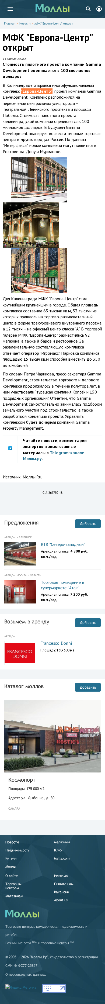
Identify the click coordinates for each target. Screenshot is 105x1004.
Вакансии (61, 892)
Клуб (58, 850)
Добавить (88, 524)
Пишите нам (64, 884)
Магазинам (14, 896)
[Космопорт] (52, 736)
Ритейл (10, 858)
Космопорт (21, 780)
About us (61, 900)
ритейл (10, 935)
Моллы (10, 866)
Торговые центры (19, 926)
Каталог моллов (24, 686)
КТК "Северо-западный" (63, 544)
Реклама (61, 876)
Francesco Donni (56, 643)
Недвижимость (17, 850)
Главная (9, 23)
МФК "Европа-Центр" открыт (53, 23)
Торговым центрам (13, 886)
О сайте (11, 876)
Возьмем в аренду (26, 621)
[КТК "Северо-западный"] (20, 553)
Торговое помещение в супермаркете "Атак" (62, 585)
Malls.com (62, 858)
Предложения (21, 522)
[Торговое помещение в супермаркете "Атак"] (20, 591)
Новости (24, 23)
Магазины (62, 842)
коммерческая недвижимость (60, 926)
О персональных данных (25, 974)
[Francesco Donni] (20, 653)
